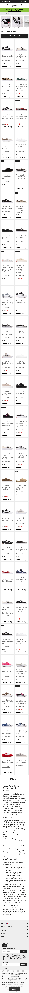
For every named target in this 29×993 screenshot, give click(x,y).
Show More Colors (6, 60)
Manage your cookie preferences (15, 975)
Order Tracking (6, 1)
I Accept (14, 989)
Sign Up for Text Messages (9, 949)
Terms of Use (6, 957)
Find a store (5, 962)
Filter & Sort (15, 36)
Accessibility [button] (24, 1)
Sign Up (4, 945)
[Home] (14, 5)
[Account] (21, 5)
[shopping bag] (26, 5)
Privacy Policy (14, 957)
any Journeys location (10, 909)
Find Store (23, 965)
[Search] (8, 5)
